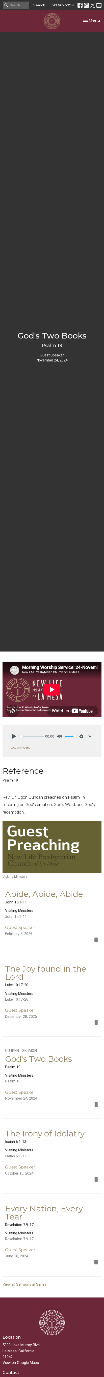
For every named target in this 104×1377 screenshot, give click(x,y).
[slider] (31, 736)
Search (39, 5)
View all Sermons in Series (24, 1284)
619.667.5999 (62, 5)
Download (21, 747)
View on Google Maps (21, 1362)
